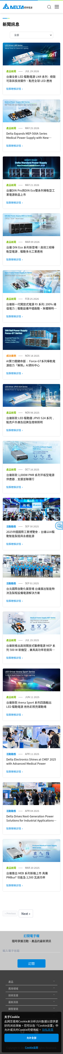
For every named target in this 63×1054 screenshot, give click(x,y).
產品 (10, 981)
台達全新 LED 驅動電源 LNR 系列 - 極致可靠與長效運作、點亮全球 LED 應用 (31, 78)
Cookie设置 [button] (31, 1047)
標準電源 (28, 8)
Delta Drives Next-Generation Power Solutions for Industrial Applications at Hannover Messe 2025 (30, 820)
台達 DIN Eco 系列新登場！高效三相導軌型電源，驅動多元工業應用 (30, 249)
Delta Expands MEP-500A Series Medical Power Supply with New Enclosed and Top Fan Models (27, 137)
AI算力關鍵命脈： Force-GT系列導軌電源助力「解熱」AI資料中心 (30, 363)
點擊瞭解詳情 (13, 88)
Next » (25, 913)
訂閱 (31, 963)
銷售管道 (13, 1008)
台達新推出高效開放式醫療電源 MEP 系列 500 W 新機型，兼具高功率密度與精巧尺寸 (30, 649)
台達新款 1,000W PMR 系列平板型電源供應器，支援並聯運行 (30, 477)
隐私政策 (47, 1029)
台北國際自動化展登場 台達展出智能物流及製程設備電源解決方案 (30, 590)
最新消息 (13, 1002)
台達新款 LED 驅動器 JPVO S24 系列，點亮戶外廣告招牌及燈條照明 (30, 420)
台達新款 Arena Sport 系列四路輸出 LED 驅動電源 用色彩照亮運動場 (28, 704)
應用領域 (13, 988)
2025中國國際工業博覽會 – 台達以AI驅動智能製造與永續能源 (30, 534)
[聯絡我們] (59, 526)
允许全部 (31, 1037)
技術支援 (13, 995)
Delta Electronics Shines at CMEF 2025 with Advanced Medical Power (31, 761)
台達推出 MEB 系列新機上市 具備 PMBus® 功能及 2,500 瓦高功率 (27, 875)
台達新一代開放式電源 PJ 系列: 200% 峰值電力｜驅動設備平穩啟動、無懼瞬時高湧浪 (31, 308)
